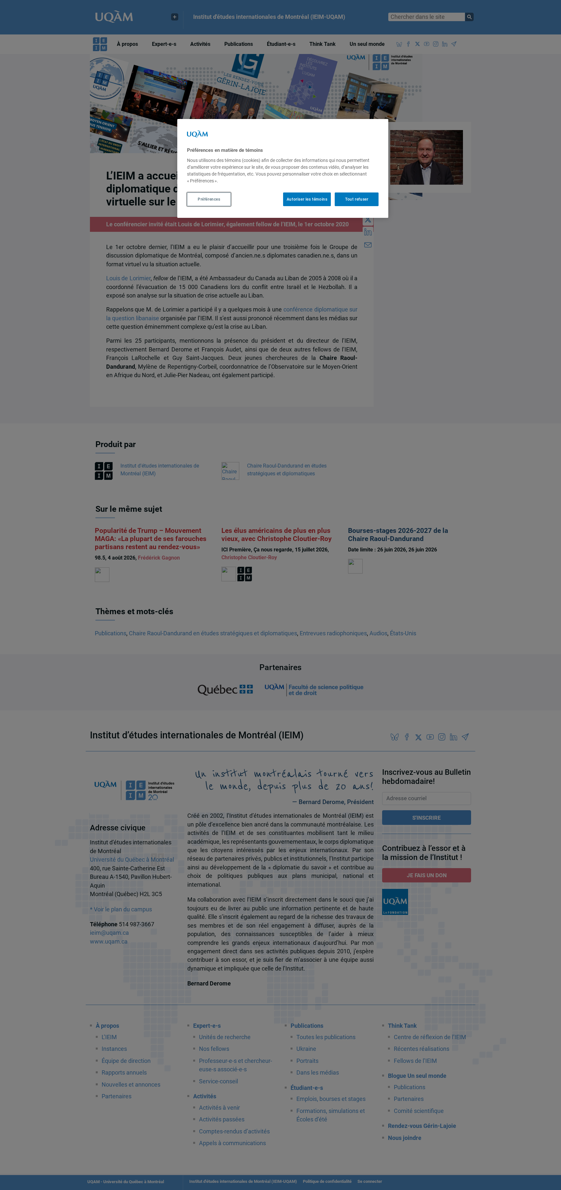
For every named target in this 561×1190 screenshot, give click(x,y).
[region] (282, 168)
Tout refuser (356, 199)
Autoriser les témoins (307, 199)
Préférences (209, 199)
